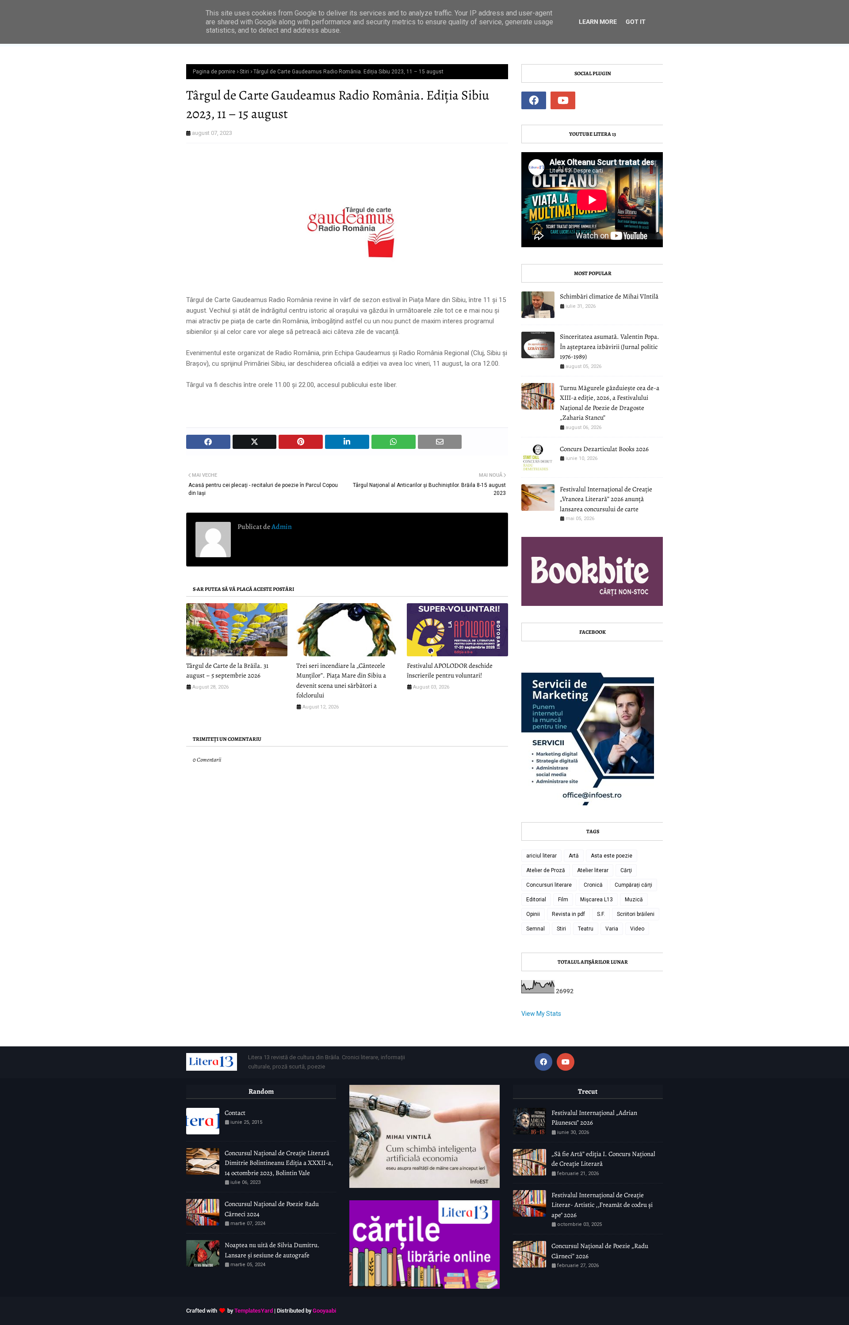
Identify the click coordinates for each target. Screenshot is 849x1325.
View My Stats (541, 1013)
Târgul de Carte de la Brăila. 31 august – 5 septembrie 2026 (227, 670)
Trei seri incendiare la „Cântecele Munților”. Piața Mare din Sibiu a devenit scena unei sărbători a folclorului (341, 680)
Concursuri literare (549, 885)
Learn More (598, 21)
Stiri (244, 72)
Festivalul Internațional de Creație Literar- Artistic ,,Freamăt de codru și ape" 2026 (602, 1205)
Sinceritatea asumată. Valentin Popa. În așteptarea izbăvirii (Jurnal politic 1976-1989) (609, 346)
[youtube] (563, 100)
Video (637, 929)
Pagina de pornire (214, 72)
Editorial (536, 899)
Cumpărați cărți (633, 885)
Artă (574, 856)
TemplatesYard (253, 1310)
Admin (281, 527)
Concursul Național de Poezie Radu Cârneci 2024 (272, 1208)
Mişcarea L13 (596, 899)
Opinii (533, 914)
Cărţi (626, 870)
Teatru (585, 929)
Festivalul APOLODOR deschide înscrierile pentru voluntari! (450, 670)
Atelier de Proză (545, 870)
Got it (636, 21)
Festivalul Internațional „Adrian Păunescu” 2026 (594, 1117)
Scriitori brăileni (635, 914)
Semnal (535, 929)
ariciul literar (541, 856)
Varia (611, 929)
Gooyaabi (324, 1310)
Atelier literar (592, 870)
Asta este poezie (611, 856)
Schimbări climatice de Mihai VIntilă (609, 296)
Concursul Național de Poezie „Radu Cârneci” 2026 (599, 1250)
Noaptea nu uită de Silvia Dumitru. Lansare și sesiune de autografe (272, 1250)
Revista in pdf (568, 914)
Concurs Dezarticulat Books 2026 (604, 448)
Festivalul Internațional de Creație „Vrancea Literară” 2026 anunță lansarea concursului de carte (606, 499)
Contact (235, 1112)
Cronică (593, 885)
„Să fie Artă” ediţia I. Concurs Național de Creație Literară (603, 1158)
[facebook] (533, 100)
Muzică (634, 899)
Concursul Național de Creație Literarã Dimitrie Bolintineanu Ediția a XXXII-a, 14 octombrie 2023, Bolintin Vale (279, 1163)
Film (563, 899)
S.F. (601, 914)
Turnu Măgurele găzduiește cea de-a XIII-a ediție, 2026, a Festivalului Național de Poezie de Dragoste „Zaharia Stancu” (609, 402)
